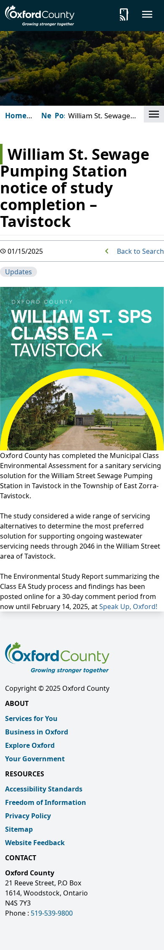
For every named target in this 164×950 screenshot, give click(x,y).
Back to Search (140, 251)
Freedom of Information (45, 802)
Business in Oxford (36, 732)
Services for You (31, 718)
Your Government (35, 758)
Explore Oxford (30, 745)
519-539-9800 (52, 913)
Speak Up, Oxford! (128, 606)
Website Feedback (35, 842)
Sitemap (19, 829)
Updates (18, 271)
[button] (154, 114)
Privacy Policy (28, 815)
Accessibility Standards (43, 789)
